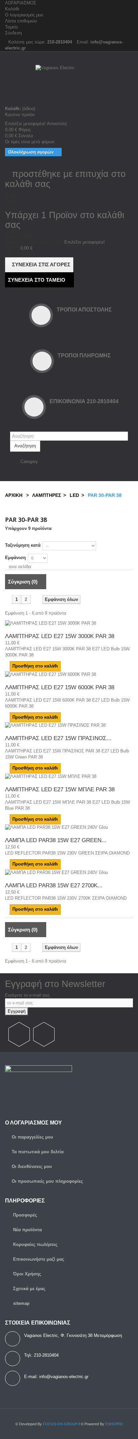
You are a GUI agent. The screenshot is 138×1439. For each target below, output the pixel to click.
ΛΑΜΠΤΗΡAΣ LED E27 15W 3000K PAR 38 (59, 636)
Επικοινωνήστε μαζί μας (38, 1259)
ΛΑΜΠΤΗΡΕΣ (46, 495)
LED (73, 495)
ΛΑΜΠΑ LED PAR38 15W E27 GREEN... (56, 840)
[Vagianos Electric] (69, 85)
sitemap (20, 1303)
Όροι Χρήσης (26, 1273)
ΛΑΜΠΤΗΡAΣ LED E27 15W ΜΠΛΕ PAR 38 (60, 789)
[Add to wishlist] (69, 665)
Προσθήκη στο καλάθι (35, 665)
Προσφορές (24, 1215)
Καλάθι (12, 8)
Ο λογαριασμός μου (24, 14)
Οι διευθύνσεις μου (32, 1166)
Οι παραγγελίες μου (32, 1137)
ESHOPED (114, 1424)
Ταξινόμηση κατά (23, 545)
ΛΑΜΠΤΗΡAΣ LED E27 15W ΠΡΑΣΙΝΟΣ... (58, 738)
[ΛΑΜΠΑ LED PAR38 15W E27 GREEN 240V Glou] (69, 827)
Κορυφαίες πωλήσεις (35, 1244)
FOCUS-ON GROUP (60, 1424)
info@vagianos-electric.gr (63, 1376)
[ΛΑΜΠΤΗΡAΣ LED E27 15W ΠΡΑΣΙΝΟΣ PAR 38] (69, 725)
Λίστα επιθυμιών (21, 20)
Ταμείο (11, 26)
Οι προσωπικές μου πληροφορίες (47, 1181)
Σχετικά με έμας (29, 1288)
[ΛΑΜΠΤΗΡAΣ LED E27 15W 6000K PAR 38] (69, 674)
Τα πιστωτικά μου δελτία (38, 1151)
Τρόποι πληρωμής (84, 355)
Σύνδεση (13, 32)
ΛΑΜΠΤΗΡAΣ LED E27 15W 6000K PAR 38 (59, 687)
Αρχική (13, 495)
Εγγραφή (16, 1011)
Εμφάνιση (15, 557)
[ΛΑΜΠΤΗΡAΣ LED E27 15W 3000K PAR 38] (69, 623)
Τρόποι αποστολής (84, 309)
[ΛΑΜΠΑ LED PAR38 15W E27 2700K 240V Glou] (69, 873)
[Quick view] (64, 665)
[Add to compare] (6, 629)
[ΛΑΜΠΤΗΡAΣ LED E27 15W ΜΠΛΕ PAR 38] (69, 777)
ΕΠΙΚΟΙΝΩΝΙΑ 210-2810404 (84, 401)
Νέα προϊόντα (27, 1229)
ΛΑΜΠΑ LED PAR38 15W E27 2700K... (53, 885)
